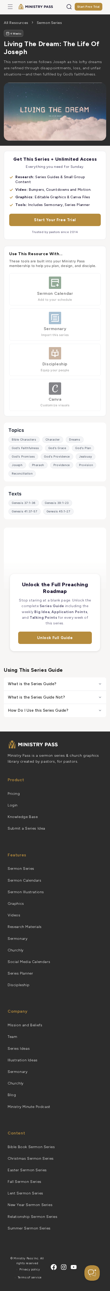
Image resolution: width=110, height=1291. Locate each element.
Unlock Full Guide (55, 637)
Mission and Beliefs (25, 1025)
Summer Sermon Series (29, 1228)
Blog (12, 1095)
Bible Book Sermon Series (31, 1147)
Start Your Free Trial (55, 220)
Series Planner (20, 973)
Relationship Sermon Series (33, 1217)
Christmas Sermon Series (31, 1158)
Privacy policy (29, 1269)
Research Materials (25, 927)
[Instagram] (64, 1267)
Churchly (16, 950)
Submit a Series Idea (26, 828)
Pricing (14, 793)
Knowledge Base (23, 817)
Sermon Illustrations (26, 892)
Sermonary (17, 938)
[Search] (69, 6)
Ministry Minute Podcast (29, 1107)
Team (12, 1037)
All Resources (16, 23)
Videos (14, 915)
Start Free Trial (88, 6)
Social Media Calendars (29, 962)
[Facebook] (54, 1267)
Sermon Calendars (24, 880)
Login (13, 805)
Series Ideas (19, 1048)
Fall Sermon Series (24, 1182)
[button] (10, 6)
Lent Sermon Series (25, 1193)
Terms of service (30, 1277)
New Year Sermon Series (30, 1205)
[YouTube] (74, 1267)
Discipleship (18, 985)
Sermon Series (49, 23)
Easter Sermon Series (27, 1170)
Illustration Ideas (23, 1060)
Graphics (16, 903)
